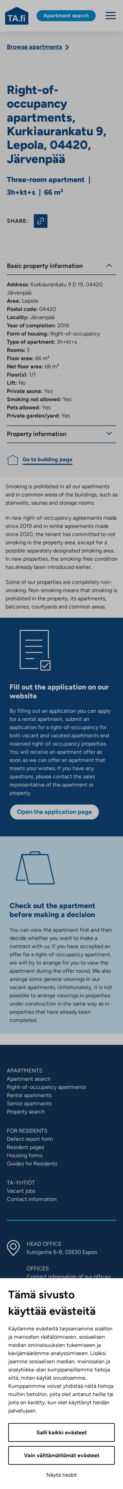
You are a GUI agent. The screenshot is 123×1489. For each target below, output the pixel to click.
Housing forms (24, 1155)
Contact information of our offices (69, 1276)
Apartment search (29, 1079)
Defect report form (30, 1139)
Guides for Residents (32, 1163)
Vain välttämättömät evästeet (61, 1455)
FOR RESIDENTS (27, 1131)
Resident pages (25, 1147)
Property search (26, 1111)
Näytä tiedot (61, 1475)
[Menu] (111, 16)
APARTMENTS (24, 1070)
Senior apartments (29, 1103)
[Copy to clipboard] (40, 221)
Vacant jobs (21, 1191)
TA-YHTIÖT (21, 1182)
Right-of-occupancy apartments (46, 1087)
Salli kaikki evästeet (62, 1432)
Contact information (32, 1199)
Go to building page (47, 459)
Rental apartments (29, 1095)
